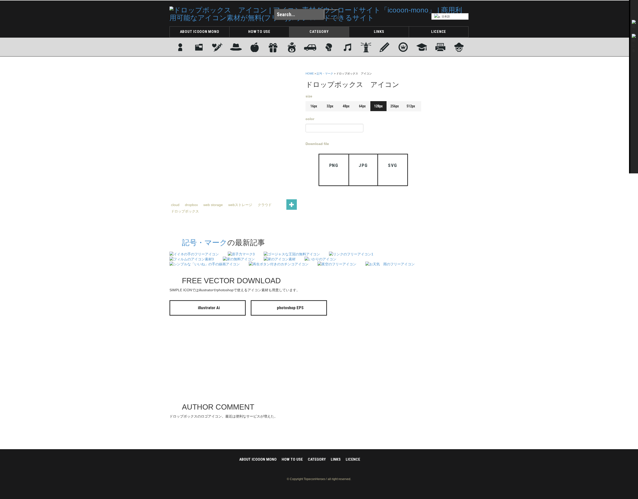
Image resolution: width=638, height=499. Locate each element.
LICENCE (438, 31)
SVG (392, 165)
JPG (363, 165)
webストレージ (240, 205)
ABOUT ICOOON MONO (199, 31)
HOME (310, 73)
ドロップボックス (185, 211)
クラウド (265, 205)
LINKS (379, 31)
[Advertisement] (449, 145)
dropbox (191, 205)
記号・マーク (325, 73)
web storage (213, 205)
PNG (333, 165)
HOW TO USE (259, 31)
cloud (175, 205)
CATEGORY (319, 31)
